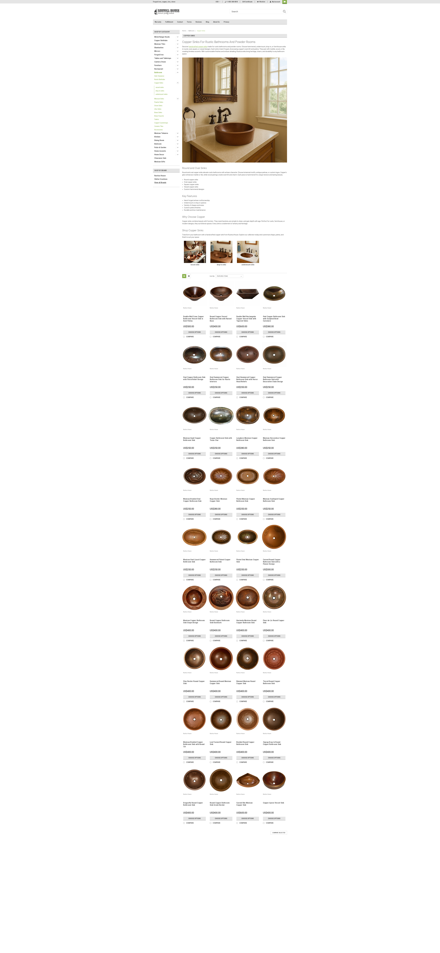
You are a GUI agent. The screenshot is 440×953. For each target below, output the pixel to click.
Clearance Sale (160, 158)
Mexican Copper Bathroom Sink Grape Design (194, 621)
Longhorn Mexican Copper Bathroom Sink (247, 439)
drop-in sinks (160, 91)
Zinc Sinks (157, 109)
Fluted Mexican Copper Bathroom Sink (245, 500)
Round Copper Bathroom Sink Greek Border (220, 804)
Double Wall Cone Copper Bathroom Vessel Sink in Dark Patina (193, 318)
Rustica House (160, 176)
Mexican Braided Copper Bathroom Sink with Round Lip (193, 744)
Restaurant (158, 69)
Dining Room (159, 140)
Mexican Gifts (159, 162)
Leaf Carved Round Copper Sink (220, 743)
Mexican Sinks (159, 99)
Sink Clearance (159, 76)
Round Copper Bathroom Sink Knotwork (220, 621)
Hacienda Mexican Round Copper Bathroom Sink (246, 621)
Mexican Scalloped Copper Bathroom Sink (273, 500)
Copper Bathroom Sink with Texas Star (221, 439)
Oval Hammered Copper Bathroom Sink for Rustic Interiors (220, 379)
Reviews (199, 22)
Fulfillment (169, 22)
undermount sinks (162, 94)
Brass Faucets (159, 116)
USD (217, 2)
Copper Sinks (158, 83)
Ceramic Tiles (158, 126)
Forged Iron (159, 55)
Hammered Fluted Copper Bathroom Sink (220, 561)
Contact (180, 22)
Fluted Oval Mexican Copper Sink (247, 561)
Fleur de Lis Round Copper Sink (273, 621)
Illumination (158, 47)
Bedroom (157, 144)
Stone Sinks (158, 106)
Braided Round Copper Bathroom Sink (245, 743)
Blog (207, 22)
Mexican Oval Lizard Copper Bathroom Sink (194, 561)
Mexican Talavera (161, 133)
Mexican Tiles (159, 44)
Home (184, 31)
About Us (216, 22)
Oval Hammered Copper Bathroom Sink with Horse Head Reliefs (247, 379)
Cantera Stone (160, 62)
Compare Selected (278, 833)
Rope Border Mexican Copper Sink (218, 500)
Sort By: (212, 276)
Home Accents (160, 151)
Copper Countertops (161, 123)
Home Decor (159, 154)
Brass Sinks (158, 112)
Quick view (194, 304)
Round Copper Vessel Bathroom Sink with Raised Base (220, 318)
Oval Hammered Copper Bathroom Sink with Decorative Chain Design (273, 379)
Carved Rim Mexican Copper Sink (244, 804)
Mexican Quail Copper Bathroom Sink (192, 439)
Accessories (158, 130)
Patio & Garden (160, 147)
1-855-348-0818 (232, 2)
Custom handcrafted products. (163, 2)
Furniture (158, 65)
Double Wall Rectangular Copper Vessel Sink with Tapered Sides (246, 318)
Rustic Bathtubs (159, 79)
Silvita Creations (160, 179)
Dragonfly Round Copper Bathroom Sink (193, 804)
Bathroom (158, 72)
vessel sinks (160, 87)
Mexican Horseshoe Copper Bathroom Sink (274, 439)
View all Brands (160, 182)
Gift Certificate (247, 2)
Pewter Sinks (158, 102)
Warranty (158, 22)
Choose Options (194, 332)
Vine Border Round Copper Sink (194, 682)
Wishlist (262, 2)
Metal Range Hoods (162, 37)
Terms (189, 22)
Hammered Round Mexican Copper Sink (220, 682)
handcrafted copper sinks (198, 47)
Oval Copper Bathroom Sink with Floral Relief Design (194, 378)
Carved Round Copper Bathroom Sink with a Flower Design (271, 562)
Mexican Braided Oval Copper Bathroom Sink (192, 500)
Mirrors (157, 51)
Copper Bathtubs (161, 40)
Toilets (156, 119)
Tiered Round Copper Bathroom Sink (271, 682)
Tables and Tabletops (162, 58)
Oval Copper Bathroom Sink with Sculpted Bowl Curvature (274, 318)
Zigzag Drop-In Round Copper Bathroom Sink (272, 743)
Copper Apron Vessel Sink (273, 803)
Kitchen (157, 137)
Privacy (226, 22)
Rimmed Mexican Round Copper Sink (245, 682)
